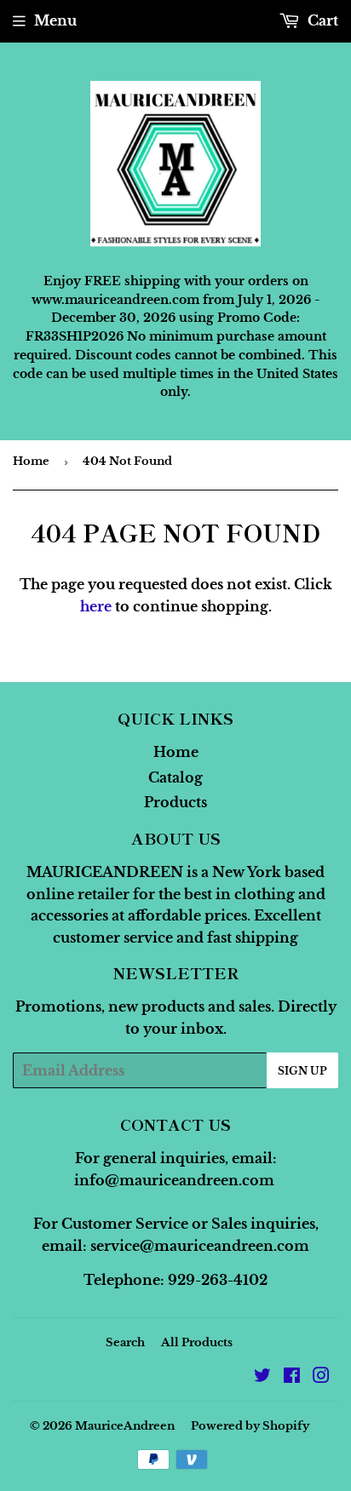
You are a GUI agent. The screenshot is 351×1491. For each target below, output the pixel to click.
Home (31, 461)
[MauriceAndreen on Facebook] (292, 1376)
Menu (55, 20)
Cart (321, 20)
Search (125, 1342)
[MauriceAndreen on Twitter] (262, 1376)
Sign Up (302, 1070)
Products (175, 802)
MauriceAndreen (125, 1426)
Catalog (175, 777)
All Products (197, 1342)
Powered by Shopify (250, 1426)
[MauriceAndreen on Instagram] (321, 1376)
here (96, 606)
